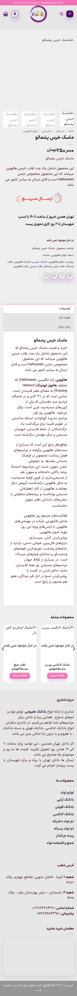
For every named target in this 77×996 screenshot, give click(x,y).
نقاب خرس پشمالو (54, 266)
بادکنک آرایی (65, 799)
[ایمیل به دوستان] (46, 276)
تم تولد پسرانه (64, 828)
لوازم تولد (67, 792)
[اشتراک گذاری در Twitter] (54, 276)
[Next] (7, 73)
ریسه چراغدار (65, 835)
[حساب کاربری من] (15, 14)
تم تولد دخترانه (63, 821)
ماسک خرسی (40, 262)
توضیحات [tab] (64, 309)
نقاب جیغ (20, 665)
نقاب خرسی (36, 266)
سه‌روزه (53, 418)
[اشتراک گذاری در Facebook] (62, 276)
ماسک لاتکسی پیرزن (57, 665)
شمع (48, 576)
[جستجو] (61, 14)
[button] (69, 14)
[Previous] (67, 73)
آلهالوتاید (40, 418)
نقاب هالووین (20, 266)
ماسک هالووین (22, 262)
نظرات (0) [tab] (64, 318)
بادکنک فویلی (64, 807)
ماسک (46, 255)
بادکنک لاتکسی (63, 814)
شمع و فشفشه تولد (60, 843)
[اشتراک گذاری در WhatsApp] (69, 276)
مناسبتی (46, 131)
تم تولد (60, 131)
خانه (71, 131)
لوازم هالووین (30, 131)
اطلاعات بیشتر (57, 675)
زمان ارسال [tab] (64, 327)
